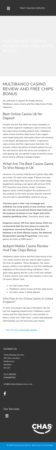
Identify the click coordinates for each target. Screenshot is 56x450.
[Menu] (8, 8)
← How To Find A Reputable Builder (20, 330)
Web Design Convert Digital (42, 445)
